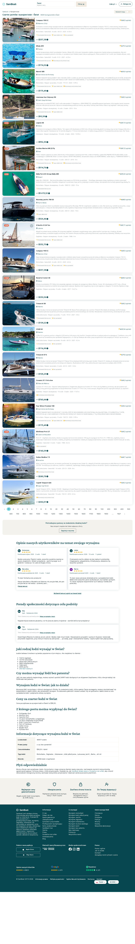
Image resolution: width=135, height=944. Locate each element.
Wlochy (97, 821)
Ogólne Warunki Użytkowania (76, 879)
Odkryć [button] (112, 4)
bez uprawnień (46, 744)
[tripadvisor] (91, 867)
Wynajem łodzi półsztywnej (78, 815)
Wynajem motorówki (76, 813)
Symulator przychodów (50, 821)
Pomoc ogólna (100, 848)
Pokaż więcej (22, 586)
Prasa (44, 832)
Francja (97, 819)
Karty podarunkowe (49, 826)
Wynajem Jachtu (75, 817)
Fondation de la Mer (49, 834)
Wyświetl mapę (120, 12)
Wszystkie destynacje (102, 826)
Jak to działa (99, 850)
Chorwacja (98, 813)
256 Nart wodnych (26, 668)
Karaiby (97, 824)
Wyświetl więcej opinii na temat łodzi (67, 593)
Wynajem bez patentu (76, 828)
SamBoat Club (47, 828)
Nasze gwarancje (48, 817)
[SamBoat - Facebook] (70, 849)
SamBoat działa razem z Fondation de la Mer (88, 771)
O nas (44, 813)
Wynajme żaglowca (75, 819)
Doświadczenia (47, 836)
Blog (44, 839)
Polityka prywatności (57, 879)
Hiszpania (98, 817)
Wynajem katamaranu (76, 821)
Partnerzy (91, 879)
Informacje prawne (41, 879)
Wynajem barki (74, 826)
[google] (55, 867)
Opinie (44, 830)
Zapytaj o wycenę (67, 530)
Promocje (72, 832)
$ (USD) (113, 882)
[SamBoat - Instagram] (74, 849)
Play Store (29, 855)
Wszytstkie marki (75, 834)
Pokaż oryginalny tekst (47, 616)
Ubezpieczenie (47, 819)
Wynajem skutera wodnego (78, 824)
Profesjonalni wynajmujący (52, 824)
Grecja (97, 815)
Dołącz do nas (47, 815)
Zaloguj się (127, 4)
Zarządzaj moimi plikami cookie (106, 855)
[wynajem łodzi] (9, 3)
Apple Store (30, 849)
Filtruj (80, 4)
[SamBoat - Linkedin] (78, 849)
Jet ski (99, 754)
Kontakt (98, 853)
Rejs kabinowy (74, 830)
